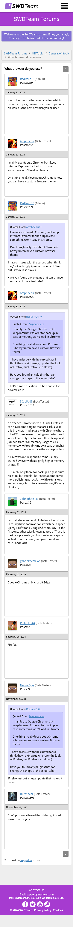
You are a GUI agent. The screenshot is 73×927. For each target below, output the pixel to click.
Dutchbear (26, 794)
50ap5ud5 (26, 401)
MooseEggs (27, 685)
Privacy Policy (42, 910)
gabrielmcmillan (30, 561)
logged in (26, 860)
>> (40, 227)
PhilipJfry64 (27, 623)
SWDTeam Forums (15, 53)
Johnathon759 (29, 499)
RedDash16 (27, 79)
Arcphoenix (27, 141)
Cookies (58, 910)
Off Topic (37, 53)
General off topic (59, 53)
